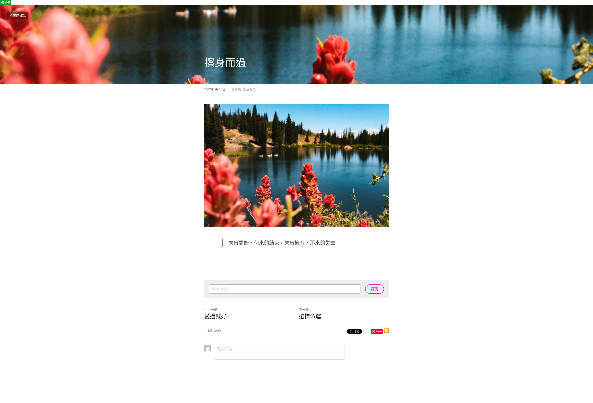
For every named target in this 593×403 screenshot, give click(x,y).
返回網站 (19, 16)
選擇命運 (310, 316)
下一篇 (304, 310)
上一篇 (212, 310)
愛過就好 (215, 316)
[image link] (296, 165)
